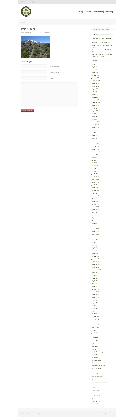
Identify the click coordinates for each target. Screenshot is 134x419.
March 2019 (95, 187)
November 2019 (96, 176)
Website (51, 78)
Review (93, 387)
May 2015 (94, 281)
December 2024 (96, 102)
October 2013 (95, 327)
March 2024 (95, 119)
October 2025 (95, 86)
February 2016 (95, 256)
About (88, 12)
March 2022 (95, 141)
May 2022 (94, 138)
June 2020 (94, 174)
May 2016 (94, 248)
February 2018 (95, 204)
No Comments (46, 32)
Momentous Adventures (98, 363)
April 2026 (94, 70)
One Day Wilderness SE (98, 376)
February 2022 (95, 144)
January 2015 (95, 292)
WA (92, 398)
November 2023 (96, 127)
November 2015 (96, 264)
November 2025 (96, 83)
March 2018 (95, 201)
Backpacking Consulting (103, 12)
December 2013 (96, 322)
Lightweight (95, 357)
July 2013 (94, 330)
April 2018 (94, 198)
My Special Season (97, 368)
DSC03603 (28, 29)
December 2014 (96, 294)
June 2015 (94, 278)
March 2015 (95, 286)
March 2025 (95, 97)
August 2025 (95, 89)
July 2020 (94, 171)
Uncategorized (96, 396)
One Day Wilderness (97, 374)
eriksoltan (28, 32)
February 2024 (95, 122)
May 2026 (94, 67)
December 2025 (96, 80)
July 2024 (94, 113)
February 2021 (95, 166)
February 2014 (95, 316)
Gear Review (95, 349)
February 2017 (95, 226)
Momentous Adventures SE (99, 365)
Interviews (94, 354)
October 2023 (95, 130)
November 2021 (96, 149)
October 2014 (95, 300)
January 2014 (95, 319)
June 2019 (94, 185)
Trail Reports (95, 393)
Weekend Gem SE (96, 404)
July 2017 (94, 215)
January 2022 (95, 146)
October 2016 (95, 234)
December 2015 (96, 261)
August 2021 (95, 155)
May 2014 (94, 311)
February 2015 (95, 289)
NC (92, 371)
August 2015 (95, 272)
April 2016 (94, 251)
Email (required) (54, 72)
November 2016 (96, 231)
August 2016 (95, 240)
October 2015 (95, 267)
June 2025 (94, 91)
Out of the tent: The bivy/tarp (99, 382)
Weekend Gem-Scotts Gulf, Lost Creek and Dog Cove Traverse (102, 55)
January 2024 (95, 124)
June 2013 (94, 333)
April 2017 (94, 220)
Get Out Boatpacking (97, 352)
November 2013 (96, 325)
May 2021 (94, 157)
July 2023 (94, 133)
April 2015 (94, 283)
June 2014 (94, 308)
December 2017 (96, 209)
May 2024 (94, 116)
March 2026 (95, 72)
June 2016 (94, 245)
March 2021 (95, 163)
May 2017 (94, 218)
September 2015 (96, 270)
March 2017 (95, 223)
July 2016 (94, 242)
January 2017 (95, 229)
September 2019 (96, 182)
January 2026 (95, 78)
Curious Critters (96, 341)
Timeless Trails (96, 390)
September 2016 (96, 237)
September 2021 (96, 152)
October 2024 (95, 108)
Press (93, 385)
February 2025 (95, 100)
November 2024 (96, 105)
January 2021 (95, 168)
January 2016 (95, 259)
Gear (93, 343)
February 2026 (95, 75)
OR (92, 379)
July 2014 (94, 305)
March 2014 (95, 314)
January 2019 (95, 193)
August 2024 (95, 111)
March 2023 (95, 135)
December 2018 (96, 196)
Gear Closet (95, 346)
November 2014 (96, 297)
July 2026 (94, 64)
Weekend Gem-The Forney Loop (100, 42)
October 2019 (95, 179)
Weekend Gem (96, 401)
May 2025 (94, 94)
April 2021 (94, 160)
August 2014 (95, 303)
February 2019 (95, 190)
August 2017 (95, 212)
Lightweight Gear (96, 360)
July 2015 (94, 275)
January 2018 (95, 207)
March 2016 (95, 253)
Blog (81, 12)
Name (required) (54, 66)
